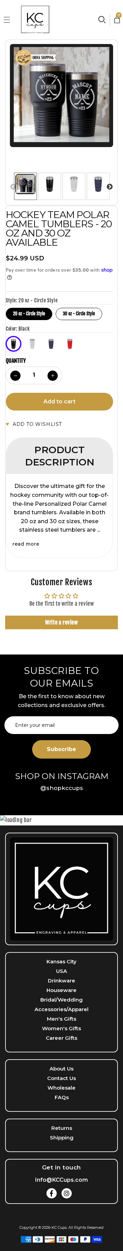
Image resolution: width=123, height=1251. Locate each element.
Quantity (16, 360)
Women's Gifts (61, 1028)
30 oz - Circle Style (79, 312)
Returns (61, 1128)
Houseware (61, 990)
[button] (7, 19)
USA (61, 971)
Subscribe (61, 749)
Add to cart (59, 401)
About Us (61, 1068)
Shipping (61, 1137)
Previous (13, 187)
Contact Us (61, 1078)
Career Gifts (61, 1038)
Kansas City (61, 961)
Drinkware (61, 980)
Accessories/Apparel (61, 1009)
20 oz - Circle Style (29, 312)
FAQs (62, 1097)
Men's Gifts (61, 1019)
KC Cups (59, 1227)
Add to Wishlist (37, 424)
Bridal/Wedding (61, 999)
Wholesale (61, 1087)
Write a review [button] (61, 622)
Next (109, 187)
